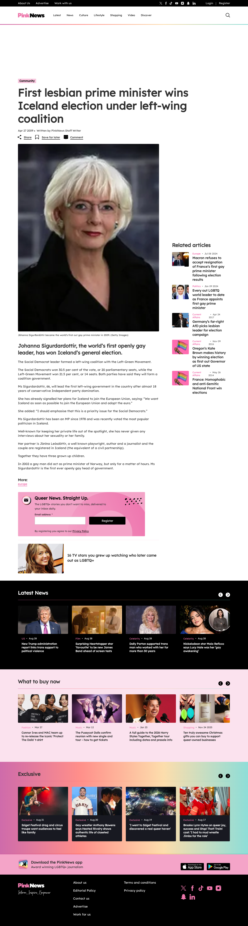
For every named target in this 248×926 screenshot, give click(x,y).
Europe (22, 484)
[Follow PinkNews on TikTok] (201, 889)
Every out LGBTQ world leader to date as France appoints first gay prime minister (208, 299)
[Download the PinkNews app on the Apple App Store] (192, 866)
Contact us (81, 898)
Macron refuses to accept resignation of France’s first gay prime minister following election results (208, 269)
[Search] (228, 15)
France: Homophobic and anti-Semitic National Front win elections (208, 386)
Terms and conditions (140, 882)
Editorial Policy (84, 890)
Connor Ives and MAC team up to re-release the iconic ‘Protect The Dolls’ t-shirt (42, 736)
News (70, 15)
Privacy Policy (80, 531)
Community (27, 81)
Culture (83, 15)
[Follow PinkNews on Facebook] (192, 889)
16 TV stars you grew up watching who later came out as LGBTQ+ (111, 558)
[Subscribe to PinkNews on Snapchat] (183, 897)
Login (209, 3)
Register (224, 3)
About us (79, 882)
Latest (57, 15)
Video (131, 15)
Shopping (116, 15)
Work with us (63, 3)
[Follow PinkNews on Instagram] (218, 889)
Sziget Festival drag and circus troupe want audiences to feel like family (42, 828)
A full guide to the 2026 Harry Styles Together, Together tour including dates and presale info (150, 736)
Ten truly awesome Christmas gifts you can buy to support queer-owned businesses (202, 736)
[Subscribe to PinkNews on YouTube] (210, 889)
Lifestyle (99, 15)
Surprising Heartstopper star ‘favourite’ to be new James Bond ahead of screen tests (94, 647)
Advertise (42, 3)
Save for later (51, 137)
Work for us (82, 914)
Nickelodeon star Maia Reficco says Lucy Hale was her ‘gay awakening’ (203, 647)
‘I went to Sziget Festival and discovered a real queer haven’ (150, 826)
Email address (48, 514)
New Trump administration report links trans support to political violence (40, 647)
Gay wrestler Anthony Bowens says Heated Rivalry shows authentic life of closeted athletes (95, 830)
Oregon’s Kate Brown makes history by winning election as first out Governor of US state (209, 357)
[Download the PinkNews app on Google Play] (218, 866)
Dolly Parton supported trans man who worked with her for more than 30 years (148, 647)
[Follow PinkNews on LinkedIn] (194, 3)
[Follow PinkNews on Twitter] (183, 889)
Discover (146, 15)
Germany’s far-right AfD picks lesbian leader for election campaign (208, 328)
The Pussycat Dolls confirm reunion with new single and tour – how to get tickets (94, 736)
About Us (24, 3)
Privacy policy (134, 890)
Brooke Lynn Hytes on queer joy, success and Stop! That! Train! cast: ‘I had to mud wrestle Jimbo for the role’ (204, 830)
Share (28, 137)
